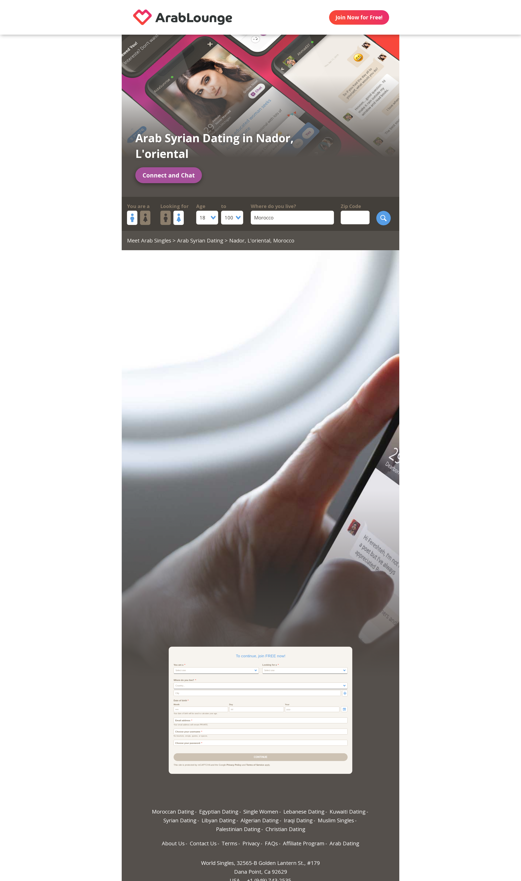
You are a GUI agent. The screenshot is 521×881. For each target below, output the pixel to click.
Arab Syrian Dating (200, 240)
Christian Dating (285, 829)
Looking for (174, 206)
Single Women (260, 811)
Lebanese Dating (303, 811)
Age (200, 206)
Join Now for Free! (359, 17)
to (223, 206)
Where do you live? (273, 206)
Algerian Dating (260, 820)
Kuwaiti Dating (347, 811)
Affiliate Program (303, 843)
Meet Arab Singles (149, 240)
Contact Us (203, 843)
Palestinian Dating (238, 829)
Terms (229, 843)
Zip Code (351, 206)
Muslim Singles (336, 820)
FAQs (271, 843)
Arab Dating (344, 843)
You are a (138, 206)
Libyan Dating (218, 820)
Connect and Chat (168, 175)
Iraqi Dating (298, 820)
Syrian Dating (179, 820)
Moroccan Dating (173, 811)
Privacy (251, 843)
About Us (173, 843)
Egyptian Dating (218, 811)
